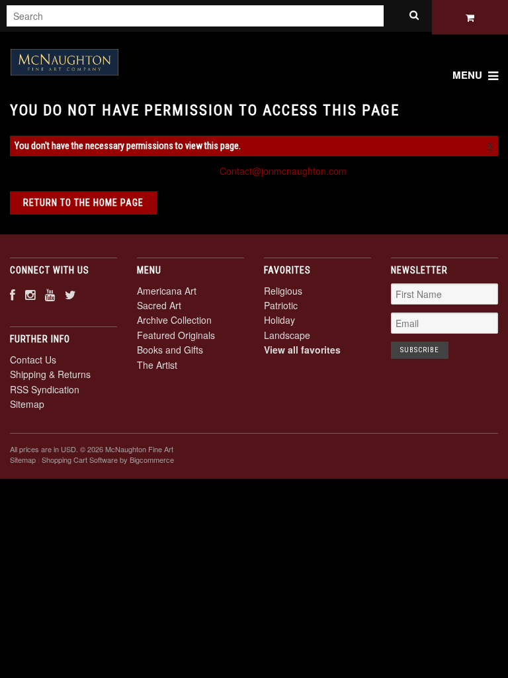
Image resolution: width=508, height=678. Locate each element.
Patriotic (281, 305)
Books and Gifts (170, 349)
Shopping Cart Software (80, 459)
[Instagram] (30, 294)
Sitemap (27, 404)
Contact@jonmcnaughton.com (283, 170)
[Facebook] (12, 294)
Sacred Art (159, 305)
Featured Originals (176, 335)
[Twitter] (70, 294)
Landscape (287, 335)
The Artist (157, 364)
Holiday (279, 319)
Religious (283, 290)
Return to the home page (83, 202)
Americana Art (166, 290)
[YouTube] (50, 294)
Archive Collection (174, 319)
